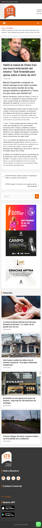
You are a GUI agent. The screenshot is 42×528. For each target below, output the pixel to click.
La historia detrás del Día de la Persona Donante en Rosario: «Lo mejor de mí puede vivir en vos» (19, 324)
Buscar (37, 196)
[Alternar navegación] (4, 23)
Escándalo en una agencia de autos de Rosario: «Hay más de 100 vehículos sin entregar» (19, 400)
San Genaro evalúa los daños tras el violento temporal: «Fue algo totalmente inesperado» (20, 362)
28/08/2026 (7, 329)
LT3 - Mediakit (6, 497)
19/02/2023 (7, 79)
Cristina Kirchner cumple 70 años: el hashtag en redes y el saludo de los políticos (21, 177)
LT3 (26, 525)
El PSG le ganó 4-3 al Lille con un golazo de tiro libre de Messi (21, 185)
